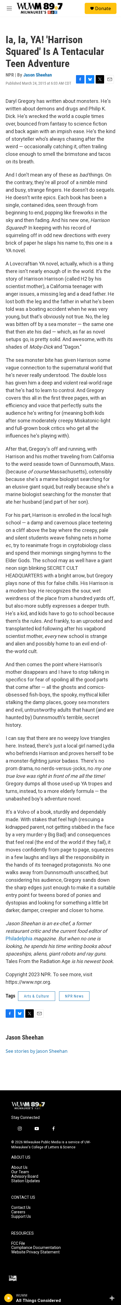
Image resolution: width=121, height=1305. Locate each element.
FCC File (18, 1243)
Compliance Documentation (36, 1248)
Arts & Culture (36, 996)
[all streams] (113, 1298)
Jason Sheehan (37, 75)
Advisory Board (24, 1176)
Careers (18, 1212)
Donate (103, 8)
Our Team (20, 1172)
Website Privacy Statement (35, 1252)
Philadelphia (19, 938)
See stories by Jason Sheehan (37, 1051)
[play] (8, 1298)
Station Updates (25, 1181)
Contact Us (21, 1207)
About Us (19, 1167)
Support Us (21, 1216)
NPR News (74, 996)
